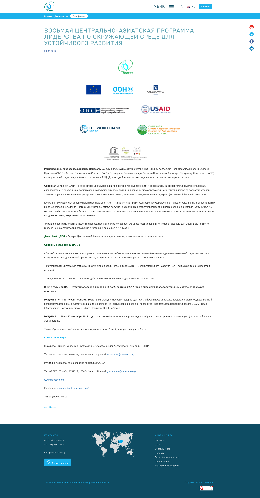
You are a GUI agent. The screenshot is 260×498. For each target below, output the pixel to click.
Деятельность (61, 16)
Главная (48, 16)
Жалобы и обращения (167, 465)
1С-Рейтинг (208, 482)
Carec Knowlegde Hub (167, 457)
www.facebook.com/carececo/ (72, 388)
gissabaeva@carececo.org (121, 371)
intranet (205, 6)
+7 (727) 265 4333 (54, 440)
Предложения (162, 461)
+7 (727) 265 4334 (54, 444)
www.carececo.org (54, 379)
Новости (159, 453)
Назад (52, 407)
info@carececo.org (54, 452)
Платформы (79, 16)
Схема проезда (60, 463)
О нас (158, 444)
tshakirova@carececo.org (120, 354)
